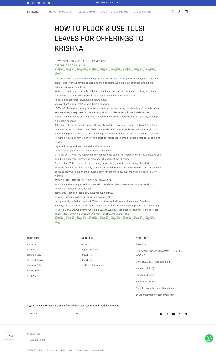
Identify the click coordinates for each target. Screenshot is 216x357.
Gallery (85, 244)
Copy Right (32, 275)
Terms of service (82, 350)
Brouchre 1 (87, 255)
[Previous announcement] (76, 3)
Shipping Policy (35, 265)
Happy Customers (90, 250)
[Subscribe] (76, 313)
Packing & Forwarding (92, 265)
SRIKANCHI (39, 350)
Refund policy (52, 350)
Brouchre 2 (87, 260)
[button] (66, 12)
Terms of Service (35, 260)
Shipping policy (99, 350)
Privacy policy (34, 270)
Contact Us (32, 250)
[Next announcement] (139, 3)
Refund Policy (34, 255)
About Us (31, 244)
